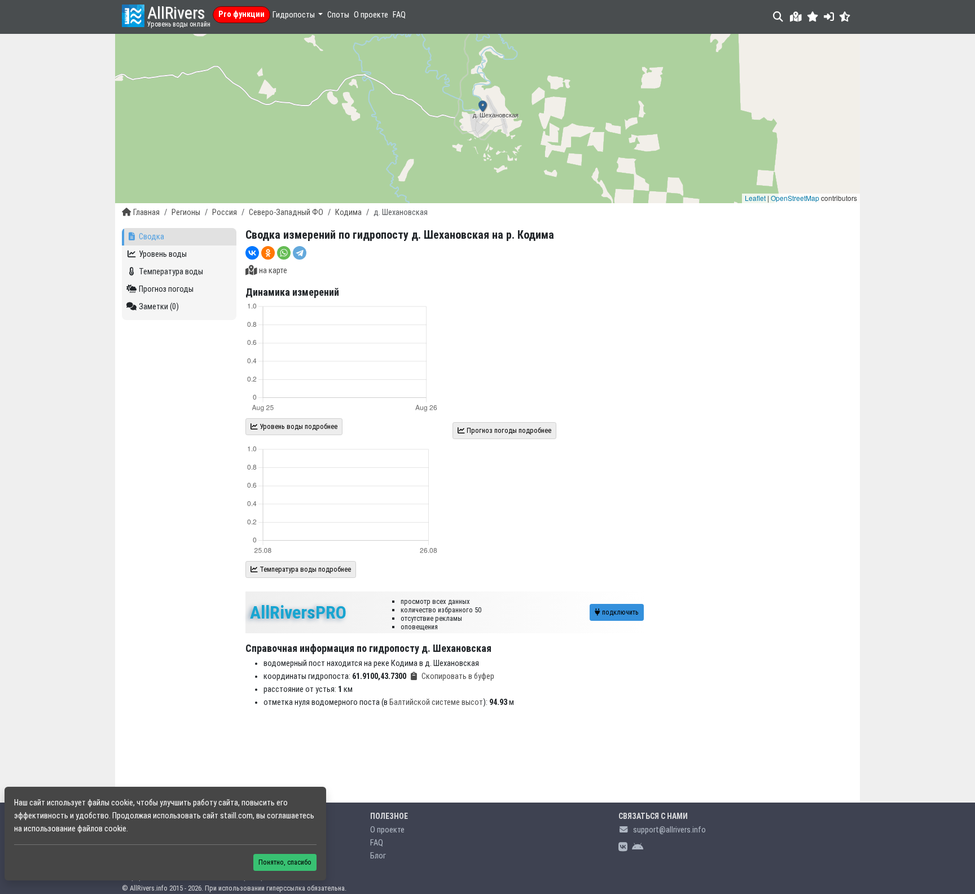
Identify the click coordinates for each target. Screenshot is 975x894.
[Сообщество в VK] (622, 847)
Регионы (186, 212)
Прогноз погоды (166, 289)
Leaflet (755, 198)
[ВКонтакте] (252, 253)
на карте (273, 270)
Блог (378, 856)
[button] (813, 16)
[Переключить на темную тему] (845, 16)
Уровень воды (163, 254)
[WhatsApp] (284, 253)
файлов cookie (101, 829)
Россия (224, 212)
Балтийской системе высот (436, 702)
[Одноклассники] (268, 253)
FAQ (399, 15)
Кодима (348, 212)
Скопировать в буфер (457, 676)
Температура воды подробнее (304, 569)
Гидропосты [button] (295, 15)
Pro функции (241, 14)
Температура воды (171, 272)
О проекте (371, 15)
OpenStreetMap (795, 198)
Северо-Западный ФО (286, 212)
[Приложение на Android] (637, 847)
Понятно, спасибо (284, 862)
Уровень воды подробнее (297, 426)
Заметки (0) (159, 307)
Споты (338, 15)
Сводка (151, 237)
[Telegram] (299, 253)
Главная (146, 212)
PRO (298, 612)
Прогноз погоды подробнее (508, 430)
